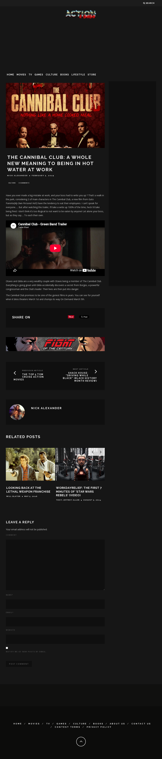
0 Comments (24, 183)
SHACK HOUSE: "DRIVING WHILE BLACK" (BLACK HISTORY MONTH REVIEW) (80, 377)
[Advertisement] (81, 45)
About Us (117, 724)
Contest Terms (67, 727)
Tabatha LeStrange (77, 483)
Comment (11, 535)
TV (30, 74)
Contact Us (141, 724)
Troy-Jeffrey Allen (27, 500)
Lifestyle (78, 74)
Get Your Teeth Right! (84, 478)
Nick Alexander (17, 175)
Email (9, 612)
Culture (52, 74)
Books (64, 74)
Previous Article (32, 370)
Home (10, 74)
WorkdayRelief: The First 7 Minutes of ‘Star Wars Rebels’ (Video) (38, 491)
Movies (21, 74)
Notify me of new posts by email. (26, 652)
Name (9, 595)
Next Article (80, 369)
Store (92, 74)
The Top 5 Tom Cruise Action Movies (29, 377)
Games (38, 74)
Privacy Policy (99, 727)
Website (10, 630)
